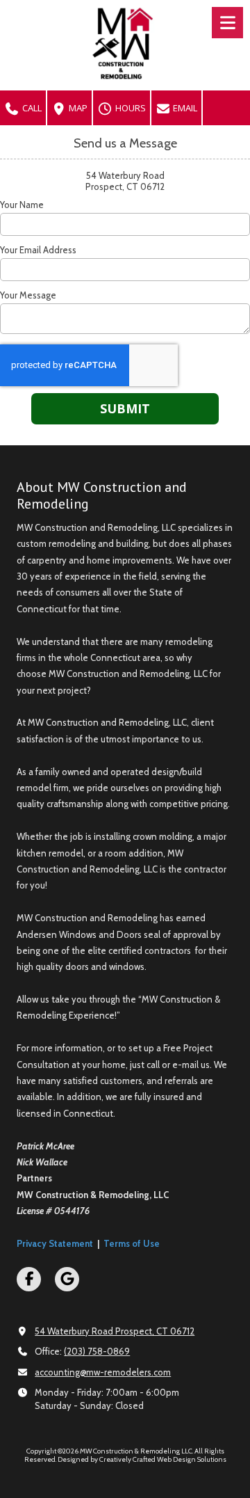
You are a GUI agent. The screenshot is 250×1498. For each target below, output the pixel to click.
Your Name (22, 204)
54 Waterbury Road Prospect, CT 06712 (114, 1331)
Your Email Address (38, 249)
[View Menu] (227, 22)
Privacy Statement (55, 1243)
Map (77, 108)
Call (31, 108)
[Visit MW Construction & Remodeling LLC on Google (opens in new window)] (67, 1279)
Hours (129, 108)
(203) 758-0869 (97, 1351)
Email (184, 108)
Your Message (28, 295)
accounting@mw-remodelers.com (103, 1372)
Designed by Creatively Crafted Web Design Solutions (142, 1459)
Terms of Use (131, 1243)
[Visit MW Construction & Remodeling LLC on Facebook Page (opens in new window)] (29, 1279)
